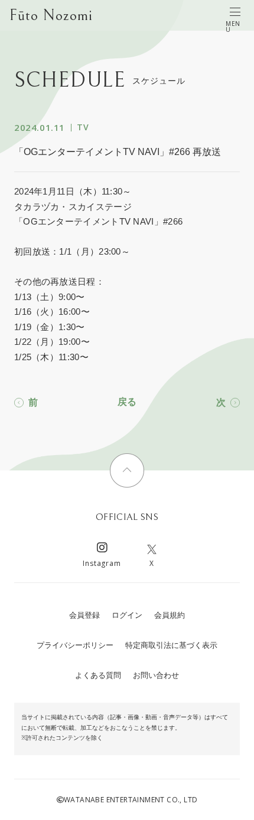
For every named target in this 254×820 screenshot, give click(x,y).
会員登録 (84, 615)
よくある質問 (98, 675)
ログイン (127, 615)
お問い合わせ (156, 675)
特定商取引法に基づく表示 (171, 645)
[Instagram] (102, 549)
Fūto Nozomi (51, 15)
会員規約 (169, 615)
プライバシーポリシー (75, 645)
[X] (152, 549)
